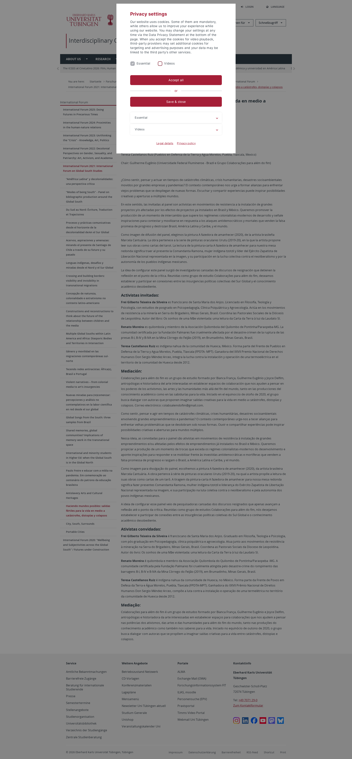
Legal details (164, 143)
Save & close (176, 102)
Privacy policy (186, 143)
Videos (169, 63)
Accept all (176, 80)
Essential (143, 63)
